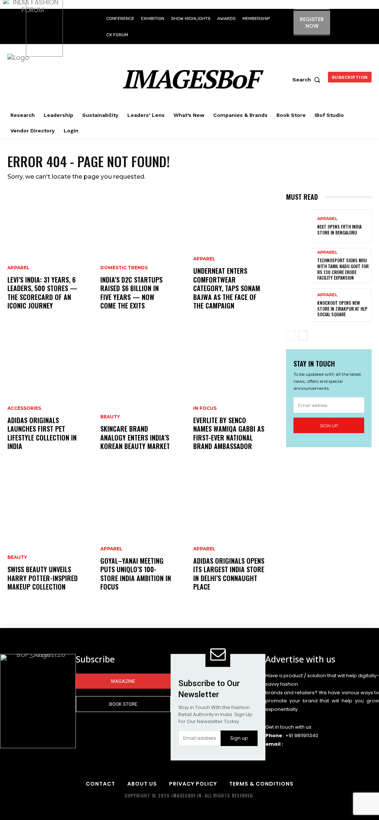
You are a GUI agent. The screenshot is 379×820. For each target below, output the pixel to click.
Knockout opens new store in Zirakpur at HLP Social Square (342, 308)
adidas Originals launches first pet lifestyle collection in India (42, 433)
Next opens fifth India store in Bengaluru (339, 229)
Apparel (18, 268)
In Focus (205, 408)
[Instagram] (338, 19)
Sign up (329, 425)
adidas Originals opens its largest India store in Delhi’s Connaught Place (228, 573)
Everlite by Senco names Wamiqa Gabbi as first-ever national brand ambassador (228, 433)
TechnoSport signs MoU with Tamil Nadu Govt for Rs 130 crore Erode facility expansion (343, 269)
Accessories (24, 408)
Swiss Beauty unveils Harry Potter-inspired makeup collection (42, 577)
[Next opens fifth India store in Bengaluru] (299, 226)
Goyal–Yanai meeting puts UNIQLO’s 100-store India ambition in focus (135, 573)
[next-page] (302, 335)
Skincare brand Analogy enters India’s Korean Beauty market (135, 437)
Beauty (17, 557)
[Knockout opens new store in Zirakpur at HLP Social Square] (299, 305)
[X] (348, 35)
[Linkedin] (355, 19)
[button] (307, 79)
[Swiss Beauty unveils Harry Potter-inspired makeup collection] (50, 539)
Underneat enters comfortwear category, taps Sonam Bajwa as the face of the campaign (226, 288)
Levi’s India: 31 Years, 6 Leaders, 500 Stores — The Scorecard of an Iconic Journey (42, 292)
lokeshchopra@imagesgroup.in (322, 744)
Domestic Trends (124, 268)
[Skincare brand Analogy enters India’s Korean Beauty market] (143, 398)
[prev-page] (290, 335)
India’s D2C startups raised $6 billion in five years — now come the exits (131, 292)
